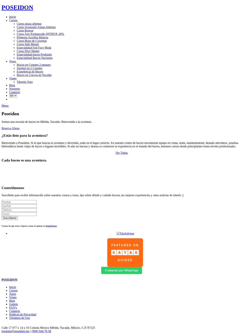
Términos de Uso (19, 317)
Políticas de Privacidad (22, 314)
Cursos (13, 20)
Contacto (14, 92)
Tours (12, 61)
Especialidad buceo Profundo (34, 54)
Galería (13, 304)
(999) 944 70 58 (41, 331)
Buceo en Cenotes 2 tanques (34, 64)
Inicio (12, 16)
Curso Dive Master (28, 51)
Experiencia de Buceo (30, 71)
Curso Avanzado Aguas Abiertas (36, 27)
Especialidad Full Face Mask (34, 47)
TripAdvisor (51, 226)
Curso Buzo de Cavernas (32, 40)
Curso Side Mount (28, 44)
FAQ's (13, 307)
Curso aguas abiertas (29, 23)
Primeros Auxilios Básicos (32, 37)
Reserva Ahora (10, 128)
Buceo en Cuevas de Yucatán (34, 75)
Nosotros (14, 88)
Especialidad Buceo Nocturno (35, 58)
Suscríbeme (9, 218)
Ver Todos (121, 152)
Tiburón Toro (25, 81)
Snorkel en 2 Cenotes (29, 68)
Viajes (13, 78)
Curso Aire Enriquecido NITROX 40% (40, 34)
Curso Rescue (25, 30)
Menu (5, 105)
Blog (12, 85)
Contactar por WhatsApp (121, 270)
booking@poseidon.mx (16, 331)
